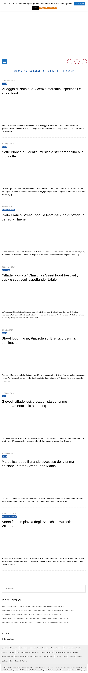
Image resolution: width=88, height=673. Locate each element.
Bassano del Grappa (9, 516)
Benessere (32, 648)
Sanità (52, 656)
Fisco (17, 652)
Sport (11, 661)
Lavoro (43, 652)
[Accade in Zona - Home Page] (44, 56)
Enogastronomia (8, 210)
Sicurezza (72, 656)
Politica (30, 656)
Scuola (65, 656)
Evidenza (4, 652)
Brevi (4, 396)
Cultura (52, 648)
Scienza (58, 656)
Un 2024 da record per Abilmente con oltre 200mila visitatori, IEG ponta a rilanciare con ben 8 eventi (38, 610)
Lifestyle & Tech (60, 652)
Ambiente (24, 648)
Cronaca (45, 648)
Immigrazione (25, 652)
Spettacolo (4, 661)
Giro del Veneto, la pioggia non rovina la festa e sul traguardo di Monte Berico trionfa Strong (35, 618)
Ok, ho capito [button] (79, 4)
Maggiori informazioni (48, 8)
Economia (59, 648)
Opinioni (23, 656)
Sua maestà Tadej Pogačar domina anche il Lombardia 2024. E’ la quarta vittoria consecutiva (35, 622)
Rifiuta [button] (35, 8)
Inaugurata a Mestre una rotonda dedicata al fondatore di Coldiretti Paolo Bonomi (31, 614)
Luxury (68, 652)
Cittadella (6, 270)
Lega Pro (50, 652)
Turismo (25, 661)
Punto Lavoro (38, 656)
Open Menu (4, 61)
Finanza (11, 652)
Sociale (79, 656)
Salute (46, 656)
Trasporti (18, 661)
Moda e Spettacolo (7, 656)
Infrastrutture (35, 652)
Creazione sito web (66, 670)
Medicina (75, 652)
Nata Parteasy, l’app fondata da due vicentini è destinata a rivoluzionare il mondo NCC (33, 606)
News (17, 656)
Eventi (4, 83)
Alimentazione (14, 648)
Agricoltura (4, 648)
